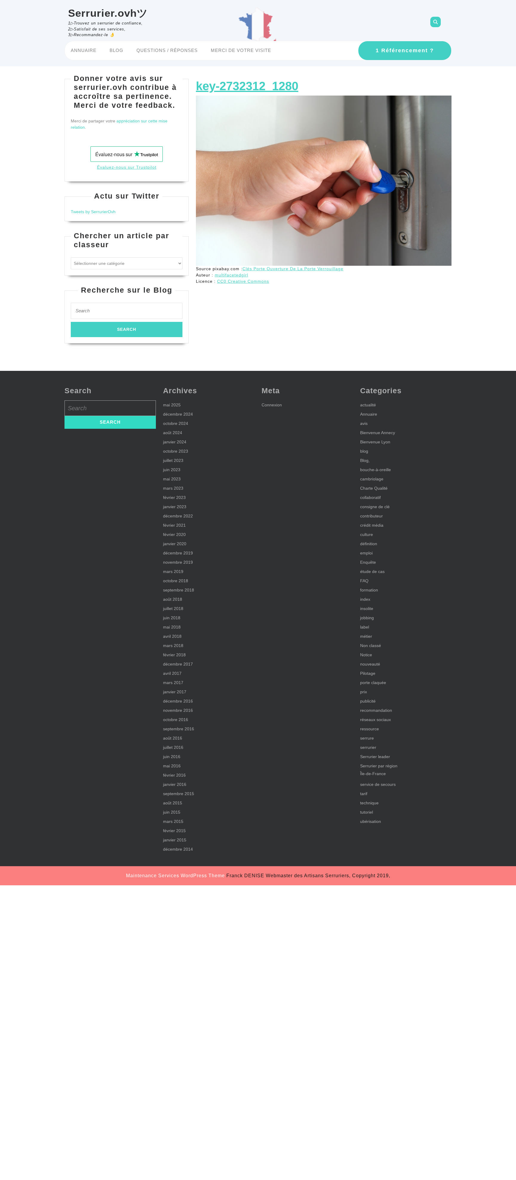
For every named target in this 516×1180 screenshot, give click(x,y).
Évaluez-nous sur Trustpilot (126, 167)
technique (369, 803)
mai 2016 (172, 765)
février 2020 (174, 534)
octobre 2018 (175, 580)
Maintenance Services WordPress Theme (175, 875)
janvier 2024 (174, 442)
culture (366, 534)
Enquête (368, 562)
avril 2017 (172, 673)
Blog (116, 50)
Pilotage (367, 673)
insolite (366, 608)
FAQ (364, 580)
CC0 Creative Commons (243, 281)
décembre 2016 (178, 701)
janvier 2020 (174, 543)
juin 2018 (171, 617)
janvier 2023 (174, 506)
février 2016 (174, 775)
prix (363, 691)
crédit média (371, 525)
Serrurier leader (375, 756)
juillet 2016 (173, 747)
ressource (369, 728)
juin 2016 (171, 756)
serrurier (368, 747)
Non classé (370, 645)
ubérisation (370, 821)
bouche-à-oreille (375, 469)
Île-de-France (373, 773)
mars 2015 (173, 821)
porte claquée (373, 682)
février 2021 (174, 525)
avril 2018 (172, 636)
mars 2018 (173, 645)
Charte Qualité (374, 488)
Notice (366, 654)
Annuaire (83, 50)
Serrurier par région (378, 765)
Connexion (272, 404)
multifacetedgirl (231, 275)
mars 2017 (173, 682)
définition (368, 543)
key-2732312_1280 (247, 86)
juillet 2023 (173, 460)
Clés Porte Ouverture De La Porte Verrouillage (292, 268)
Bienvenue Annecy (377, 432)
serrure (367, 738)
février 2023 (174, 497)
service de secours (378, 784)
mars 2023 (173, 488)
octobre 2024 (175, 423)
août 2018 (172, 599)
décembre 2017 (178, 664)
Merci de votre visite (241, 50)
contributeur (371, 516)
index (365, 599)
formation (369, 590)
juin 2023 (171, 469)
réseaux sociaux (375, 719)
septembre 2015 (178, 793)
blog (364, 451)
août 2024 (172, 432)
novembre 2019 (178, 562)
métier (366, 636)
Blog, (365, 460)
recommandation (376, 710)
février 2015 (174, 830)
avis (364, 423)
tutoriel (366, 812)
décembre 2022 (178, 516)
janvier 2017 (174, 691)
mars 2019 (173, 571)
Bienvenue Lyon (375, 442)
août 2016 (172, 738)
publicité (368, 701)
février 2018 (174, 654)
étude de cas (372, 571)
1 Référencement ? (405, 50)
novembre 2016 (178, 710)
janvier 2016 (174, 784)
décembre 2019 (178, 553)
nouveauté (370, 664)
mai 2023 (172, 479)
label (364, 627)
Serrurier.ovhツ (108, 13)
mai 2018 (172, 627)
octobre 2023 (175, 451)
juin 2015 (171, 812)
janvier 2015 (174, 840)
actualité (368, 404)
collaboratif (370, 497)
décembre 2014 (178, 849)
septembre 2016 (178, 728)
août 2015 (172, 803)
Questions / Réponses (167, 50)
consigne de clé (375, 506)
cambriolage (371, 479)
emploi (366, 553)
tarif (363, 793)
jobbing (367, 617)
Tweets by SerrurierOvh (93, 211)
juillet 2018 (173, 608)
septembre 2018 (178, 590)
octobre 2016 (175, 719)
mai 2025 (172, 404)
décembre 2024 (178, 414)
